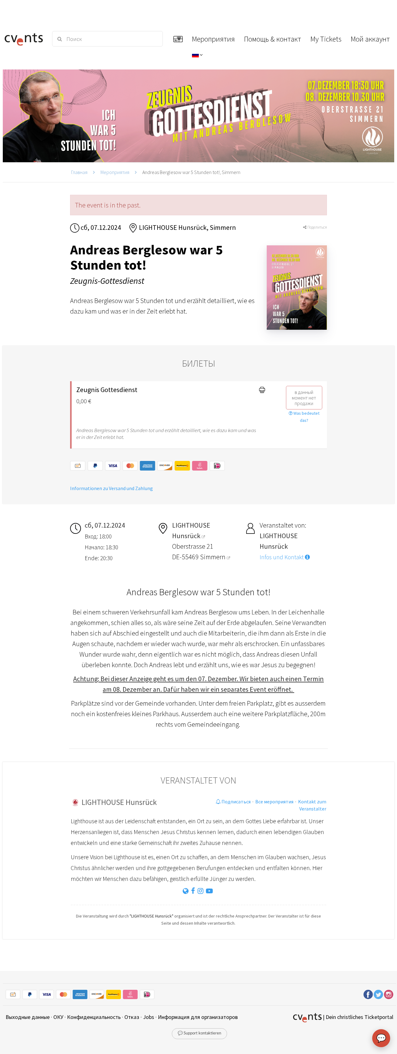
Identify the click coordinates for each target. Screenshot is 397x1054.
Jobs (148, 1017)
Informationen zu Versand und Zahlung (111, 488)
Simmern (213, 556)
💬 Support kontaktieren (199, 1033)
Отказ (131, 1017)
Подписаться (236, 801)
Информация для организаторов (198, 1017)
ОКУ (58, 1017)
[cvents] (24, 39)
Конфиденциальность (94, 1017)
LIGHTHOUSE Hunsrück (119, 802)
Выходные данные (28, 1017)
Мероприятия (114, 172)
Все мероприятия (274, 801)
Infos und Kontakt (282, 557)
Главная (79, 172)
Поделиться (316, 227)
